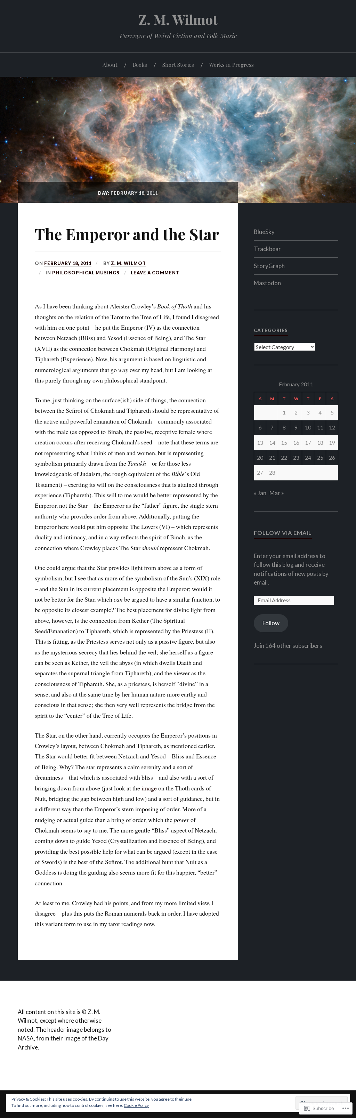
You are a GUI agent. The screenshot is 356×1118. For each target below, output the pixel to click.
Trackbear (267, 248)
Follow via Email (283, 532)
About (110, 64)
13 (260, 443)
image (149, 788)
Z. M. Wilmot (178, 19)
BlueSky (264, 231)
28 (272, 472)
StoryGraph (269, 266)
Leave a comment (155, 272)
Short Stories (178, 64)
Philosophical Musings (86, 272)
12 (332, 427)
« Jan (260, 493)
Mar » (276, 493)
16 (296, 443)
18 (320, 443)
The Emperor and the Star (127, 234)
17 (308, 443)
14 (272, 443)
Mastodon (267, 283)
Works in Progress (231, 64)
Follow (271, 623)
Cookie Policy (136, 1105)
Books (140, 64)
